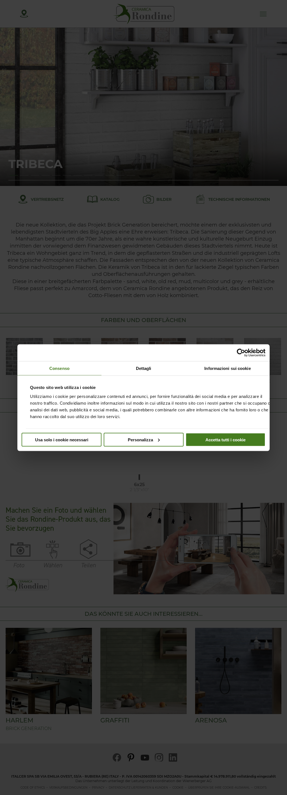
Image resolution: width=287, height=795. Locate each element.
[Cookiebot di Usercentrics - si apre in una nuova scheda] (240, 352)
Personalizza (140, 439)
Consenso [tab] (59, 368)
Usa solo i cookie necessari (61, 439)
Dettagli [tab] (143, 368)
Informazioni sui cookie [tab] (227, 368)
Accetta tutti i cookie (225, 439)
